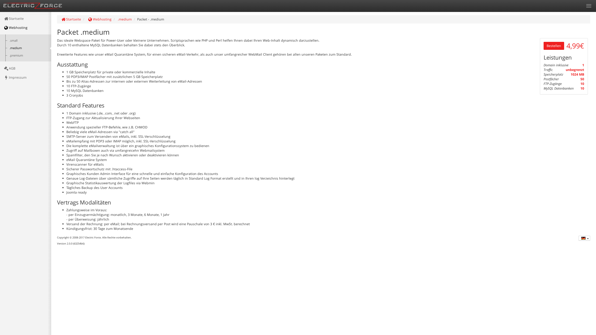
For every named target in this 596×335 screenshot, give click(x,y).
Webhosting (18, 27)
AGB (12, 68)
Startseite (16, 18)
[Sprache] (584, 238)
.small (13, 41)
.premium (16, 55)
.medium (16, 48)
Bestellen (554, 46)
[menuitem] (25, 18)
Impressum (18, 77)
